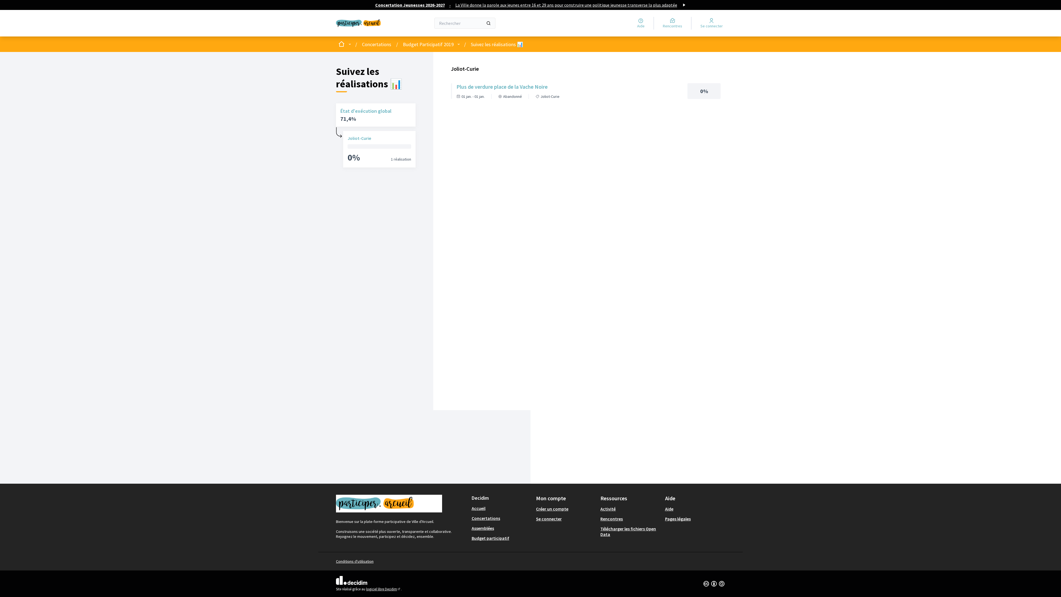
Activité (608, 509)
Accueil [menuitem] (478, 508)
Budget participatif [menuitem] (490, 538)
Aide (669, 509)
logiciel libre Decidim (383, 589)
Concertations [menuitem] (486, 518)
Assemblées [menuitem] (483, 528)
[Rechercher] (488, 23)
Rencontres (611, 519)
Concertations (376, 44)
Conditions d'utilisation (355, 561)
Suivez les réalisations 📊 (497, 44)
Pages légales (678, 519)
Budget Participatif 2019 (428, 44)
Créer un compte (552, 509)
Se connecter (549, 519)
